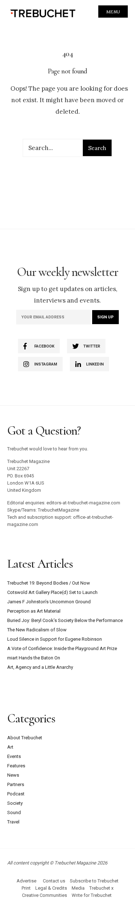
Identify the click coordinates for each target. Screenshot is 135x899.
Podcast (15, 793)
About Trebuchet (24, 737)
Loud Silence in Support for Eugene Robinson (54, 639)
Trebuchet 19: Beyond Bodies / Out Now (48, 583)
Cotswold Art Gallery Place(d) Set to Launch (52, 592)
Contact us (54, 881)
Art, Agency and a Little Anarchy (40, 667)
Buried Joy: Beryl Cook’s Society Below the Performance (65, 620)
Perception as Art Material (33, 611)
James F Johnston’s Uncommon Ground (49, 601)
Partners (15, 784)
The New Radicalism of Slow (37, 629)
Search (97, 148)
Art (10, 747)
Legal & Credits (51, 888)
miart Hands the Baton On (33, 657)
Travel (13, 822)
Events (14, 756)
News (13, 775)
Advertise (26, 881)
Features (16, 765)
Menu (113, 11)
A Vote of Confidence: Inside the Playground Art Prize (62, 648)
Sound (14, 812)
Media (78, 888)
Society (15, 803)
